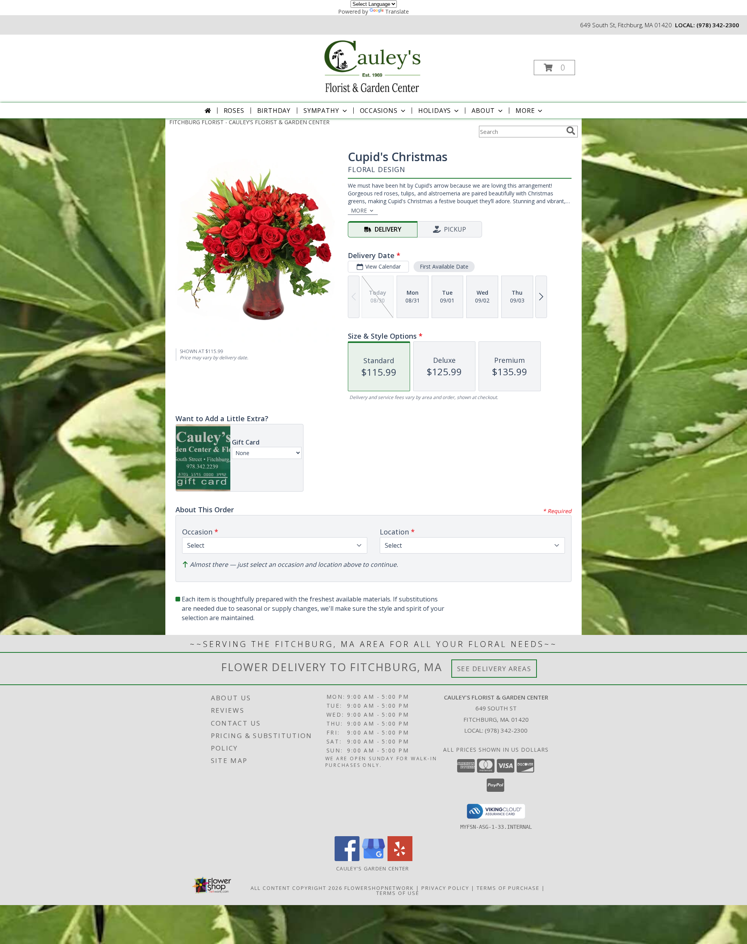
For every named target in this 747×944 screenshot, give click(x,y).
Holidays (434, 110)
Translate (397, 11)
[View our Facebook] (347, 859)
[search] (570, 130)
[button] (554, 67)
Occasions (379, 110)
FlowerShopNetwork (379, 887)
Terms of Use (397, 893)
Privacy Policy (445, 887)
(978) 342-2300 (717, 25)
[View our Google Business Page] (373, 859)
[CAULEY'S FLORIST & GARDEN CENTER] (372, 65)
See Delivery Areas (494, 668)
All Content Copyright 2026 (296, 887)
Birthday (274, 110)
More (525, 110)
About (483, 110)
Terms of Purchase (508, 887)
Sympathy (321, 110)
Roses (234, 110)
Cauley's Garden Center (373, 868)
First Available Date (444, 266)
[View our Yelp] (400, 859)
